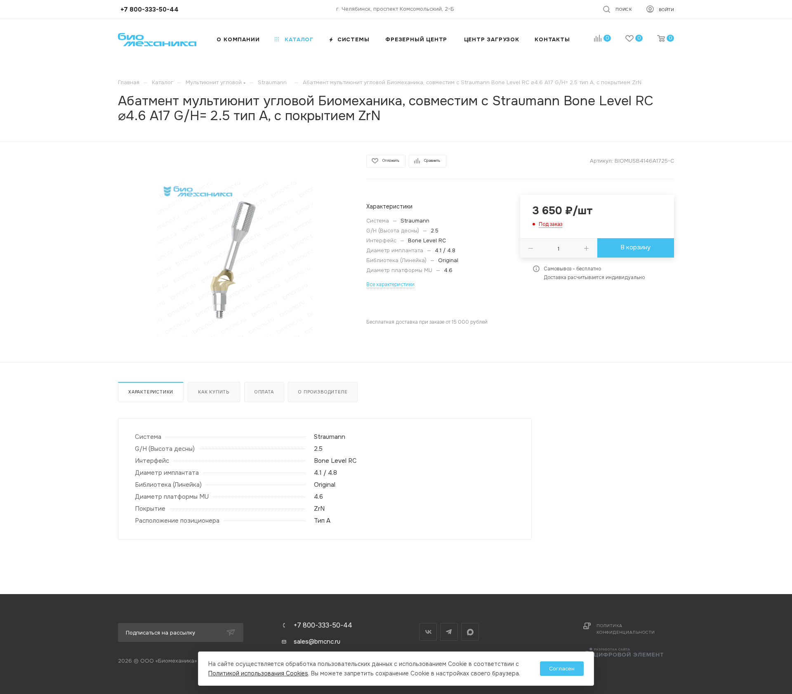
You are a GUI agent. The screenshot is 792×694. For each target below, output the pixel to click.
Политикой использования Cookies (258, 673)
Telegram (449, 632)
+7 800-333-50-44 (323, 625)
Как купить (214, 392)
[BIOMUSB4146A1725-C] (235, 259)
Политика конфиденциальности (625, 629)
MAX (470, 632)
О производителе (322, 392)
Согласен (562, 668)
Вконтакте (428, 632)
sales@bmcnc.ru (317, 641)
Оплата (264, 392)
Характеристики (150, 392)
